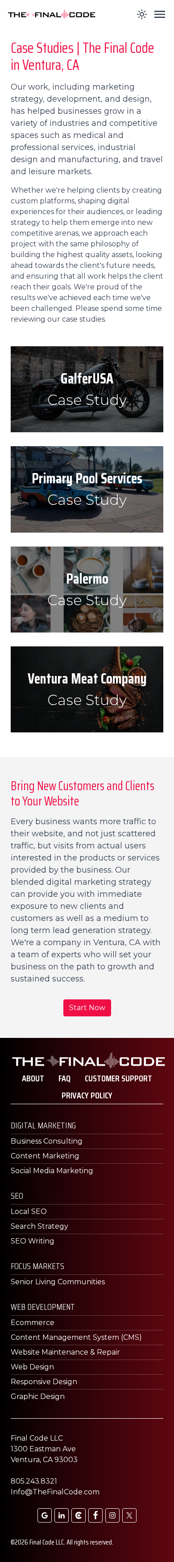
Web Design (32, 1367)
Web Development (43, 1306)
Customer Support (118, 1078)
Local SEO (29, 1211)
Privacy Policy (87, 1095)
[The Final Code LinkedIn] (61, 1515)
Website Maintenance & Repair (65, 1352)
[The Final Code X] (129, 1515)
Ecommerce (32, 1322)
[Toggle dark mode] (142, 14)
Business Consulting (47, 1141)
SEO (17, 1195)
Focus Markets (37, 1266)
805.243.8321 (34, 1481)
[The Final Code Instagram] (112, 1515)
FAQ (64, 1078)
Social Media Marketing (52, 1170)
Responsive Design (44, 1381)
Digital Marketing (43, 1125)
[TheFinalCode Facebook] (95, 1515)
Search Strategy (39, 1226)
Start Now (87, 1007)
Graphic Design (38, 1396)
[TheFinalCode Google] (44, 1515)
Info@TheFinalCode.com (55, 1492)
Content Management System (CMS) (76, 1337)
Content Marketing (45, 1156)
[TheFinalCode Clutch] (78, 1515)
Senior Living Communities (58, 1282)
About (33, 1078)
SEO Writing (32, 1241)
